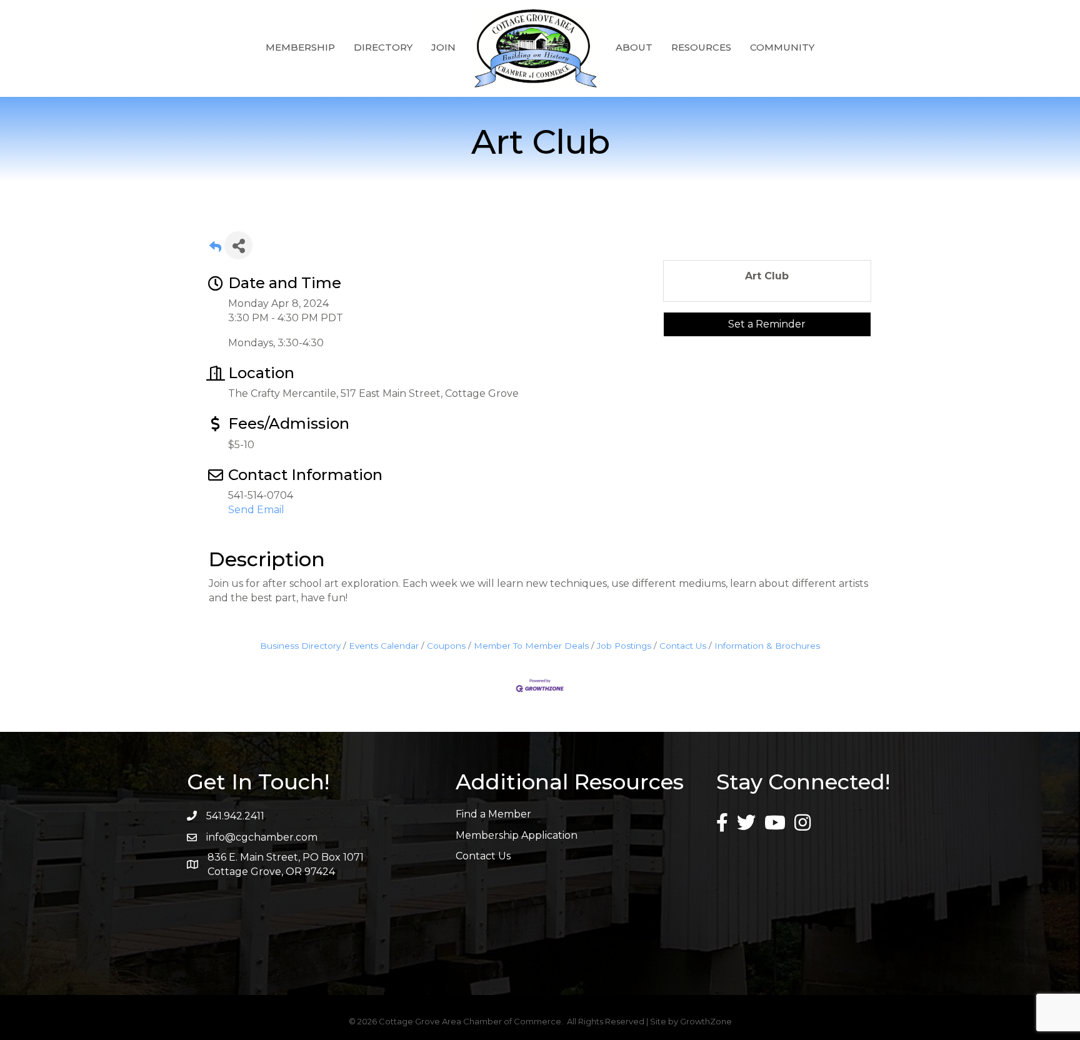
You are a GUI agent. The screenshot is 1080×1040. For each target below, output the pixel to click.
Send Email (256, 510)
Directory (383, 47)
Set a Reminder (767, 324)
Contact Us (682, 646)
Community (782, 47)
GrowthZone (706, 1021)
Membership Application (517, 835)
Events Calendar (384, 646)
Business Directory (300, 646)
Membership (300, 47)
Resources (701, 47)
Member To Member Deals (531, 646)
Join (443, 47)
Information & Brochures (767, 646)
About (634, 47)
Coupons (446, 646)
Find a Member (493, 814)
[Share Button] (238, 245)
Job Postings (624, 646)
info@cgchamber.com (262, 837)
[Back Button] (215, 249)
